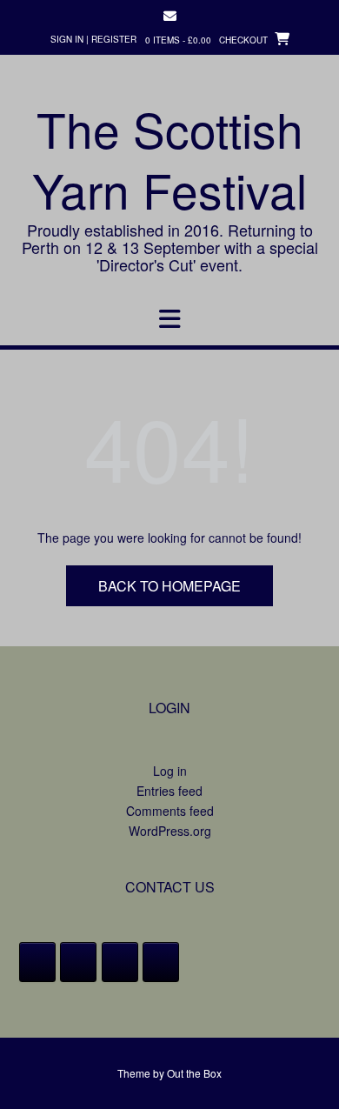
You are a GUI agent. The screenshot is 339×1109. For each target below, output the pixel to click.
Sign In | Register (93, 39)
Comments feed (170, 810)
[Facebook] (37, 962)
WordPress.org (170, 830)
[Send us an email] (170, 16)
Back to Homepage (169, 586)
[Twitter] (78, 962)
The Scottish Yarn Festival (169, 159)
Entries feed (169, 790)
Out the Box (194, 1073)
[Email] (161, 962)
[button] (169, 319)
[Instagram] (120, 962)
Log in (170, 770)
